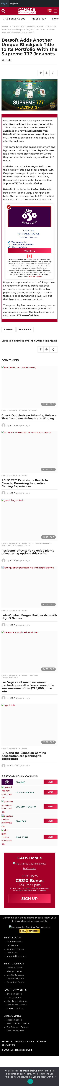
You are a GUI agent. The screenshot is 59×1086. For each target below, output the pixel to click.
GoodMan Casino (26, 807)
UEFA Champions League (18, 546)
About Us (7, 1041)
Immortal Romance (16, 956)
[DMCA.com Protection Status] (29, 930)
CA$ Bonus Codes (14, 18)
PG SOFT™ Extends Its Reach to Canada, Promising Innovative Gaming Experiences (25, 483)
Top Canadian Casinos (17, 1027)
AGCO (30, 543)
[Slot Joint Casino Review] (7, 836)
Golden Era (12, 952)
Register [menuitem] (14, 3)
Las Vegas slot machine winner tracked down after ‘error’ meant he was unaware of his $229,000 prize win (28, 687)
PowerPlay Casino (16, 982)
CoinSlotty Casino (15, 975)
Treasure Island (10, 678)
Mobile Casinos (14, 1020)
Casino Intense (25, 792)
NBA (3, 546)
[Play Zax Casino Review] (7, 820)
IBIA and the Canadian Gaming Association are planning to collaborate (24, 756)
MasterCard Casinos (16, 1004)
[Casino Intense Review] (7, 792)
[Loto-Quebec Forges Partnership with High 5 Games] (29, 587)
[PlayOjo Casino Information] (7, 781)
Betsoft (8, 329)
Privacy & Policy (24, 1041)
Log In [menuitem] (4, 3)
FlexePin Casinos (15, 1008)
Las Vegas (33, 675)
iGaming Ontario (43, 543)
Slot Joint (22, 837)
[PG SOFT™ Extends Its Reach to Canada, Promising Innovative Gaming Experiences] (29, 452)
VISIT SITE (29, 250)
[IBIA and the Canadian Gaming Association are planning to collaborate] (29, 725)
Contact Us (8, 1045)
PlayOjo (20, 782)
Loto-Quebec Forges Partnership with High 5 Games (29, 617)
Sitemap (41, 1041)
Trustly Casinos (14, 997)
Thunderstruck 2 (15, 941)
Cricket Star (13, 945)
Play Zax (21, 821)
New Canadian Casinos (18, 1023)
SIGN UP (29, 898)
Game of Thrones (15, 949)
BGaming (32, 410)
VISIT (50, 782)
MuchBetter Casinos (17, 1001)
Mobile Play (38, 18)
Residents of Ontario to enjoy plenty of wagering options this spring (28, 552)
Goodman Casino (15, 978)
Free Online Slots (15, 1030)
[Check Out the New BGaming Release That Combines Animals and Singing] (29, 387)
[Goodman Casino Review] (7, 806)
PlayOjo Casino (14, 971)
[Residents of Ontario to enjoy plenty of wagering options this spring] (29, 520)
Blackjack (25, 329)
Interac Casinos (14, 994)
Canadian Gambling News (14, 410)
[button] (3, 11)
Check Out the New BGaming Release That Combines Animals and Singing (29, 417)
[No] (55, 1076)
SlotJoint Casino (15, 967)
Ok (30, 1081)
